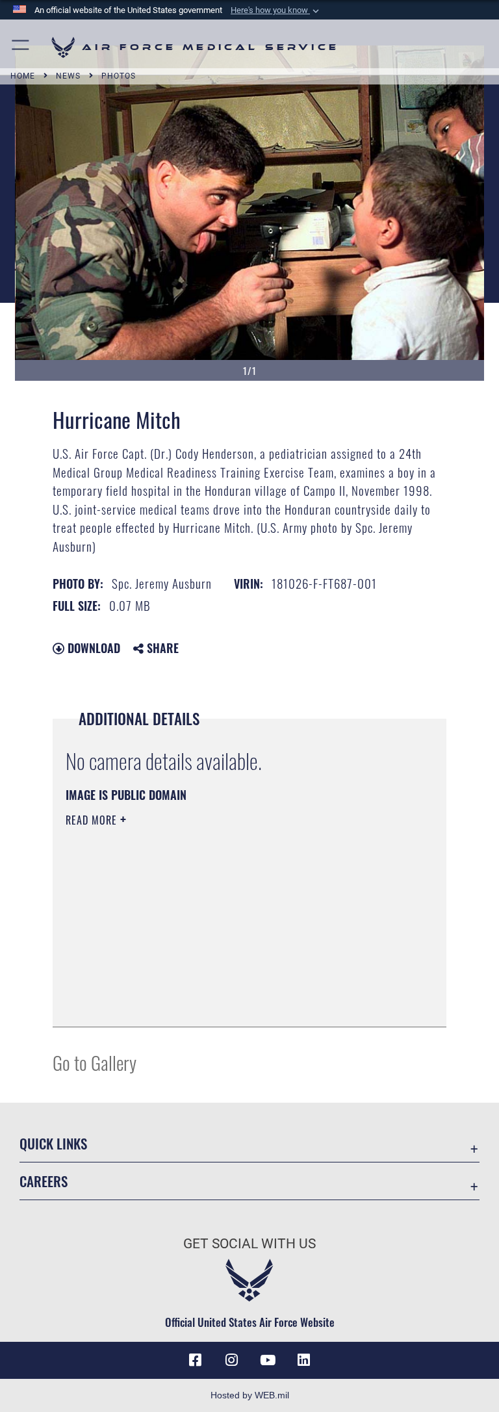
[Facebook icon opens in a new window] (195, 1360)
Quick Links (53, 1143)
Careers (43, 1181)
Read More (93, 820)
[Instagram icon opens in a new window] (231, 1360)
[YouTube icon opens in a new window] (267, 1360)
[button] (276, 10)
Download (92, 647)
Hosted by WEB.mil (250, 1395)
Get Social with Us (249, 1244)
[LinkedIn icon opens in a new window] (304, 1360)
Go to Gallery (94, 1062)
